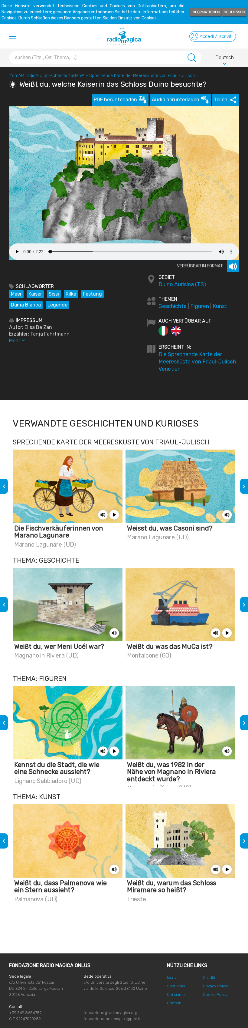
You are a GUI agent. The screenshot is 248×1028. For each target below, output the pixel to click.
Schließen (234, 12)
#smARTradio (24, 75)
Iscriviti (173, 977)
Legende (57, 305)
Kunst (220, 306)
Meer (16, 294)
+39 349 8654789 (25, 1012)
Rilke (71, 294)
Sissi (54, 294)
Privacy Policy (215, 986)
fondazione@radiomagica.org (110, 1012)
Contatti (174, 1003)
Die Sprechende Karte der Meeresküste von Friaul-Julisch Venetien (197, 361)
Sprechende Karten (64, 75)
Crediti (209, 977)
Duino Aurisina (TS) (182, 284)
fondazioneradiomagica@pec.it (111, 1018)
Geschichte (172, 306)
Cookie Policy (215, 994)
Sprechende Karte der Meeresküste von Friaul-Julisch (142, 75)
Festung (92, 294)
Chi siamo (176, 994)
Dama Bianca (26, 305)
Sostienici (176, 986)
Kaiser (35, 294)
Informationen (205, 12)
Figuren (199, 306)
